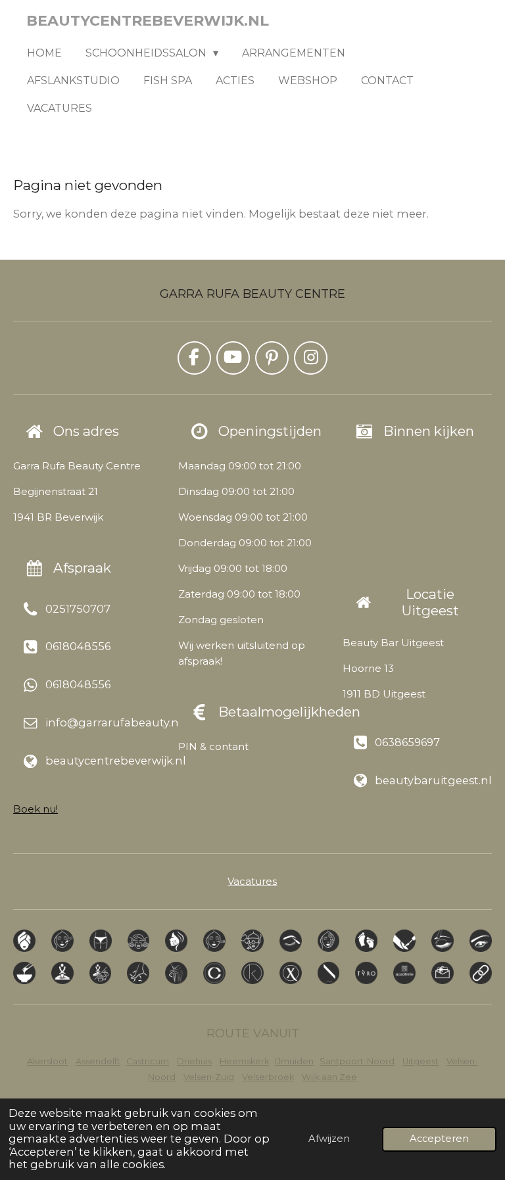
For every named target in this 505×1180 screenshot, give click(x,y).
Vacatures (252, 881)
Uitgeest (420, 1061)
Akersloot (47, 1061)
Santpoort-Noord (357, 1061)
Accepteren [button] (439, 1139)
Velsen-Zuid (208, 1077)
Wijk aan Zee (329, 1077)
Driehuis (194, 1061)
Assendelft (98, 1061)
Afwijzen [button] (329, 1139)
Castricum (147, 1061)
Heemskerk (244, 1061)
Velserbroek (268, 1077)
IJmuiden (294, 1061)
